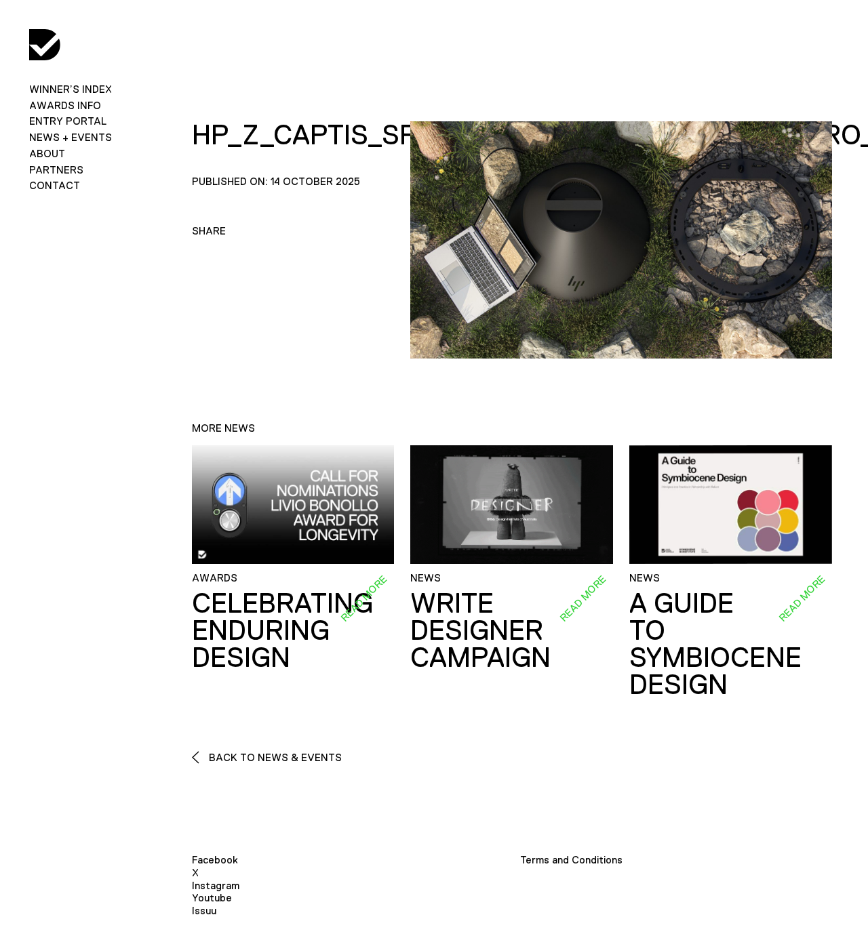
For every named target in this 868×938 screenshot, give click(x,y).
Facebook (215, 859)
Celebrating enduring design (282, 630)
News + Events (70, 137)
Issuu (204, 910)
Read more (364, 598)
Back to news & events (274, 757)
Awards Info (65, 105)
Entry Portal (67, 121)
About (47, 153)
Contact (54, 185)
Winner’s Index (70, 89)
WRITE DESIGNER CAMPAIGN (480, 630)
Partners (56, 170)
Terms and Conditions (571, 859)
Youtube (212, 897)
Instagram (215, 885)
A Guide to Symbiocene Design (715, 643)
